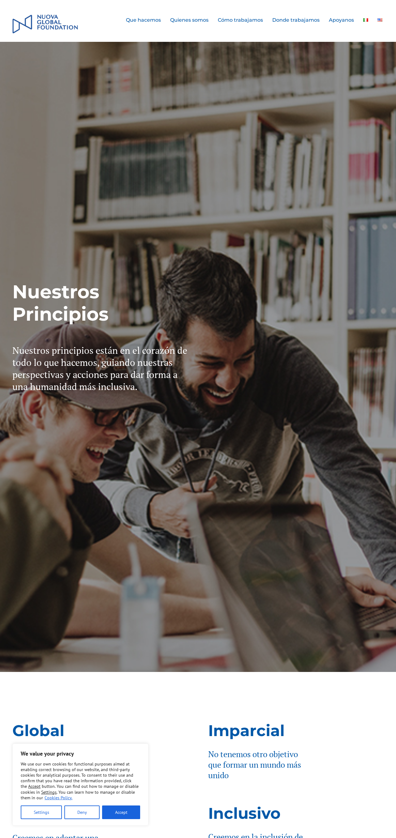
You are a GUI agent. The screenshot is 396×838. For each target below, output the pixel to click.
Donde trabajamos (296, 20)
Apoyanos (341, 20)
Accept (121, 812)
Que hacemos (143, 20)
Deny (82, 812)
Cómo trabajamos (240, 20)
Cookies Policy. (58, 798)
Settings (41, 812)
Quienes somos (189, 20)
